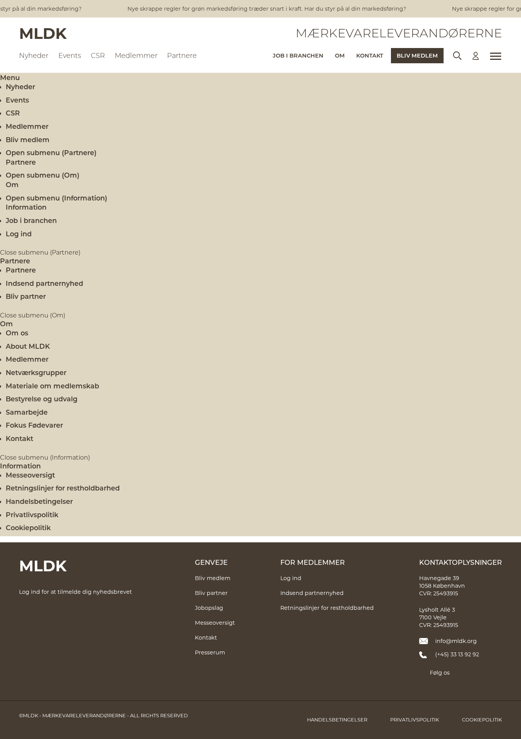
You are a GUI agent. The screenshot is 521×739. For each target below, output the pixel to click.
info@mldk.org (456, 640)
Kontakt (19, 438)
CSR (13, 112)
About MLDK (28, 346)
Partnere (15, 260)
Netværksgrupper (36, 372)
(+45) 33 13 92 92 (457, 654)
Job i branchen (31, 220)
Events (17, 99)
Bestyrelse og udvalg (41, 398)
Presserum (210, 652)
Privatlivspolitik (32, 514)
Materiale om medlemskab (52, 385)
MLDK (43, 32)
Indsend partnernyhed (44, 283)
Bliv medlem (28, 139)
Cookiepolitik (28, 527)
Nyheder (20, 86)
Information (20, 465)
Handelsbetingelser (39, 501)
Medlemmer (27, 126)
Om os (17, 332)
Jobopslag (209, 607)
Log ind (19, 233)
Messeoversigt (30, 474)
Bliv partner (26, 296)
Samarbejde (27, 412)
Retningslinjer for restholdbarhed (63, 487)
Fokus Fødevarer (34, 425)
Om (6, 323)
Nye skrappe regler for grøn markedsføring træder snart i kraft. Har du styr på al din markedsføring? (258, 8)
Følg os (440, 672)
